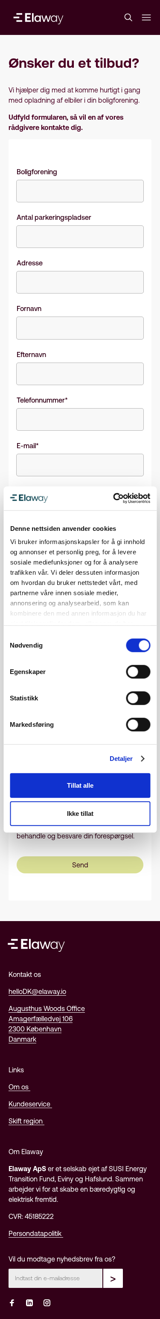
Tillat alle (80, 785)
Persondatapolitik (36, 1233)
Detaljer (121, 758)
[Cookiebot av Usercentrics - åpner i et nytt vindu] (114, 498)
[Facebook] (12, 1303)
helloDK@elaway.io (37, 991)
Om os (19, 1087)
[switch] (138, 671)
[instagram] (47, 1303)
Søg (130, 17)
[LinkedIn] (29, 1303)
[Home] (38, 17)
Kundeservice (30, 1104)
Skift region (26, 1121)
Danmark (22, 1039)
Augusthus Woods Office (47, 1008)
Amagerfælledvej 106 (41, 1018)
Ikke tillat (80, 813)
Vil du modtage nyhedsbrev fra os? (62, 1259)
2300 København (35, 1029)
